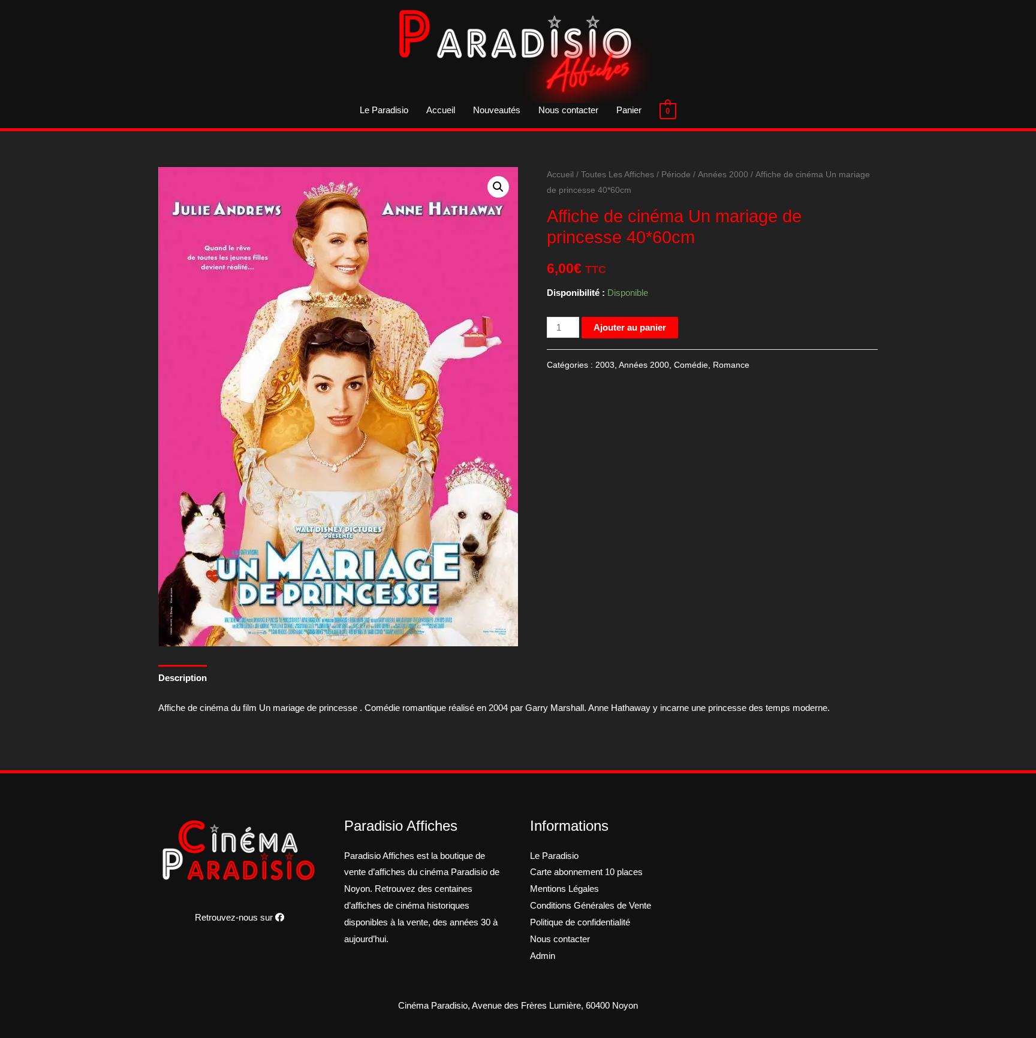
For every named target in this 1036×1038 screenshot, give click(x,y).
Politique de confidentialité (580, 922)
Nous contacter (568, 110)
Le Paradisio (384, 110)
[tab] (182, 678)
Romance (731, 365)
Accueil (440, 110)
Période (676, 174)
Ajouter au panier (630, 327)
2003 (605, 365)
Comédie (691, 365)
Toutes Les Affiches (617, 174)
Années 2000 (723, 174)
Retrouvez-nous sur (235, 917)
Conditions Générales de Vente (590, 905)
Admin (542, 956)
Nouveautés (496, 110)
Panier (629, 110)
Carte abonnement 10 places (586, 872)
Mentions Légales (564, 888)
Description (182, 678)
